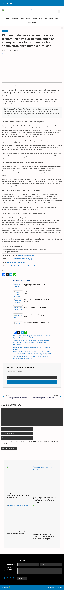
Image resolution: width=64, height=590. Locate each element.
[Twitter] (7, 3)
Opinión (56, 18)
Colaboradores (32, 22)
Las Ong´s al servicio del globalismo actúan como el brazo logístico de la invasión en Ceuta (18, 495)
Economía (28, 18)
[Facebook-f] (3, 3)
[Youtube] (10, 3)
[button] (59, 11)
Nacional (8, 18)
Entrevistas (34, 18)
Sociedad (22, 18)
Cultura (45, 18)
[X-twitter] (7, 578)
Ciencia (40, 18)
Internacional (15, 18)
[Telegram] (14, 578)
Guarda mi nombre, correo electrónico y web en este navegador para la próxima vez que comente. (30, 442)
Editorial (51, 18)
